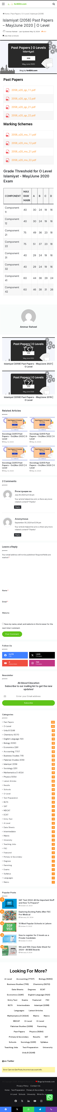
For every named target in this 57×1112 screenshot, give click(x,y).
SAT (5, 806)
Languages (8, 878)
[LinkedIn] (28, 1101)
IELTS (6, 802)
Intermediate (10, 831)
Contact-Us (35, 1086)
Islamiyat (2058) (37, 14)
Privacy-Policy (22, 1086)
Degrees (7, 861)
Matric (6, 836)
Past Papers (16, 14)
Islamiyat (10, 764)
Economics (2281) (15, 995)
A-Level (7, 823)
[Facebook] (16, 1101)
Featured (8, 852)
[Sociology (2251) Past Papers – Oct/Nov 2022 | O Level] (42, 424)
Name (5, 590)
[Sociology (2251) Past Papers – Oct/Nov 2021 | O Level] (14, 453)
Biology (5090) (45, 979)
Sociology (10, 768)
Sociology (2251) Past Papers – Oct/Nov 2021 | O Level (14, 465)
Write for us (42, 1094)
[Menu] (3, 5)
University (8, 840)
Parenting (8, 865)
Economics (11, 747)
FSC (5, 848)
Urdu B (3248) (28, 1052)
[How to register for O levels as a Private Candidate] (9, 939)
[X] (22, 1101)
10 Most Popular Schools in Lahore (35, 923)
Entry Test (8, 819)
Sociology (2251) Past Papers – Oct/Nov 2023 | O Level (14, 436)
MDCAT (7, 810)
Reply (17, 507)
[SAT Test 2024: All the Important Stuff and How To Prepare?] (9, 904)
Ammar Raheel (11, 32)
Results (7, 785)
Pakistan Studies (14, 760)
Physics (10, 777)
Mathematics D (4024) (18, 1016)
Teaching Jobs (10, 844)
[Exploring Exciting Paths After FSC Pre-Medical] (9, 915)
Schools (7, 789)
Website (5, 613)
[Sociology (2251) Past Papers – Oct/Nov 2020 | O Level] (42, 453)
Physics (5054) (36, 1031)
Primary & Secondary (13, 857)
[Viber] (51, 1109)
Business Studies (14, 755)
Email (5, 602)
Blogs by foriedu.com (46, 1082)
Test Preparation (11, 798)
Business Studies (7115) (18, 984)
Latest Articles (10, 781)
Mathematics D (13, 772)
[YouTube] (35, 1101)
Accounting (12, 751)
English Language (13, 739)
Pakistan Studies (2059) (21, 1026)
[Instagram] (41, 1101)
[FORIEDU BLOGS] (17, 4)
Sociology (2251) (28, 1042)
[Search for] (53, 5)
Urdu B (9, 730)
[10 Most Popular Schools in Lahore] (9, 927)
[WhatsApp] (28, 1109)
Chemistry (11, 734)
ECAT (6, 815)
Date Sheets (9, 827)
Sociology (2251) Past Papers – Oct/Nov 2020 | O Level (42, 465)
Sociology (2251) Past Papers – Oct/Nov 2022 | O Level (42, 436)
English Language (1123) (39, 995)
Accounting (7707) (25, 979)
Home (7, 14)
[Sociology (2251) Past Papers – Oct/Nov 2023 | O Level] (14, 424)
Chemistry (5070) (41, 984)
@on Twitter (8, 1061)
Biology (10, 743)
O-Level (25, 14)
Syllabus (7, 873)
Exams (6, 869)
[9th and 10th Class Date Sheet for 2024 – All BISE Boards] (9, 951)
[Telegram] (40, 1109)
